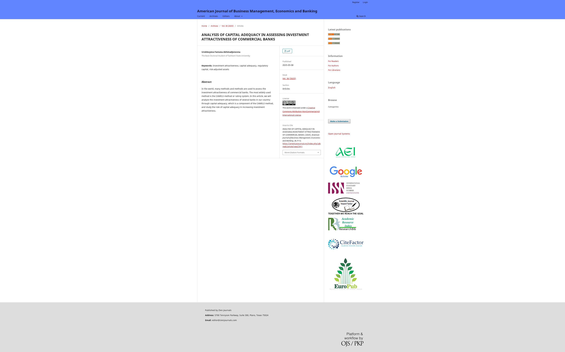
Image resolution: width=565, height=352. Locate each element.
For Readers (333, 61)
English (331, 87)
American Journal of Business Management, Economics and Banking (257, 11)
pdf (288, 51)
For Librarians (334, 70)
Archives (214, 16)
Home (204, 26)
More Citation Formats (294, 152)
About (237, 16)
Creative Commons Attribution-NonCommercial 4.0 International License (301, 111)
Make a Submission (339, 121)
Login (365, 2)
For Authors (333, 65)
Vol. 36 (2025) (228, 26)
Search (362, 16)
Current (201, 16)
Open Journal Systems (339, 133)
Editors (226, 16)
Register (355, 2)
